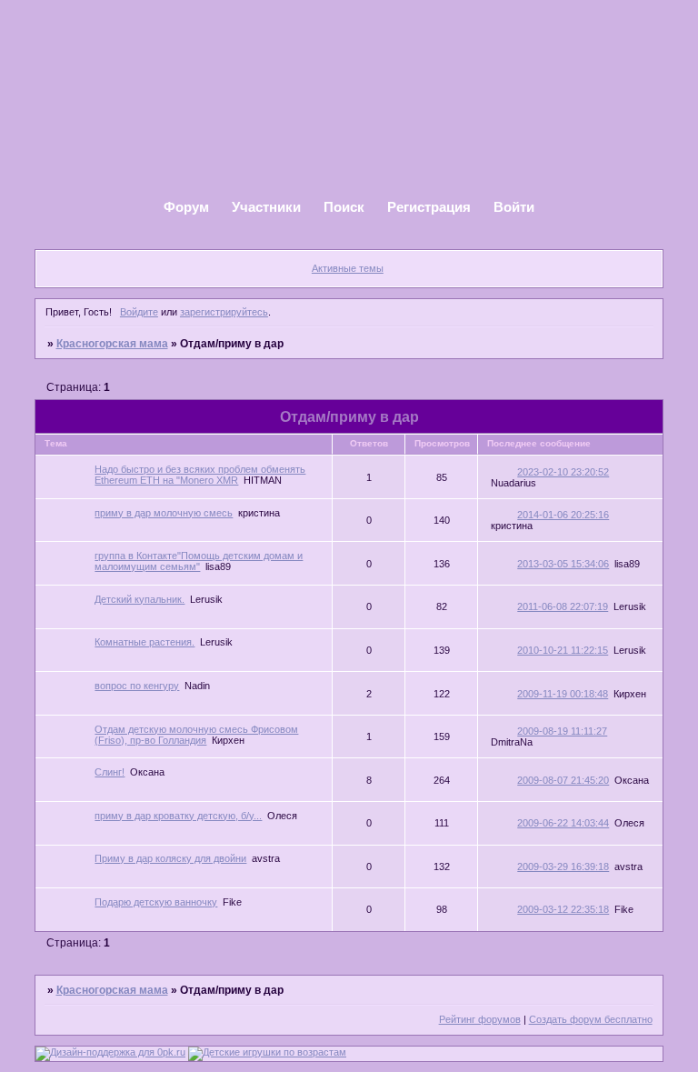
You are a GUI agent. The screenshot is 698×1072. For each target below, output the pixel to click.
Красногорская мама (112, 343)
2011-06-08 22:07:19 (562, 606)
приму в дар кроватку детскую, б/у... (178, 815)
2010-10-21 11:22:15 (562, 650)
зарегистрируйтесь (224, 311)
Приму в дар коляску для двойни (170, 858)
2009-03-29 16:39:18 (563, 866)
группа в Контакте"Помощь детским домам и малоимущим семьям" (199, 561)
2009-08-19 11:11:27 (562, 731)
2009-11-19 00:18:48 (562, 693)
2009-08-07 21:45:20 (563, 780)
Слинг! (110, 771)
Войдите (139, 311)
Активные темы (348, 268)
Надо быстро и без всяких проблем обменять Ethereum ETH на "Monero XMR (200, 475)
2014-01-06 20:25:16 (563, 514)
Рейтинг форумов (480, 1019)
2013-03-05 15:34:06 (563, 563)
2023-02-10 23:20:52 (563, 471)
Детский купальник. (139, 599)
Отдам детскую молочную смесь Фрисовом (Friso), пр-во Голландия (196, 735)
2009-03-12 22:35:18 (563, 909)
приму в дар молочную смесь (164, 512)
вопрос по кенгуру (137, 685)
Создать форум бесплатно (591, 1019)
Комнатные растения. (144, 641)
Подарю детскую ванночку (156, 902)
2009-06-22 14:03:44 (563, 822)
